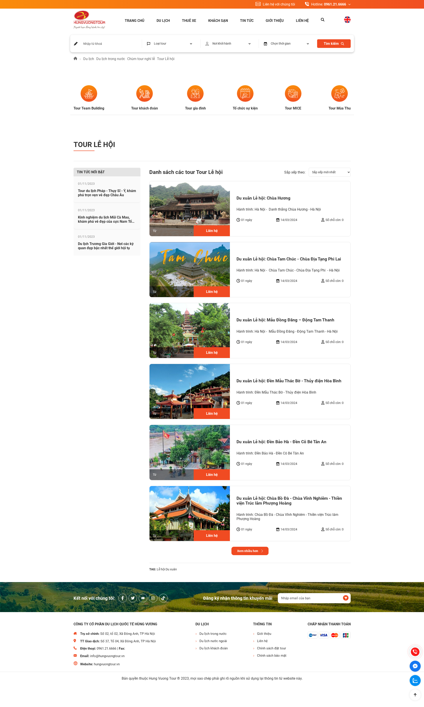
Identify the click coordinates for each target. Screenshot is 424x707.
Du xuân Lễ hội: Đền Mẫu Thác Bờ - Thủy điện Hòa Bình (289, 381)
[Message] (415, 666)
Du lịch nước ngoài (213, 641)
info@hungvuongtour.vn (107, 656)
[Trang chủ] (75, 59)
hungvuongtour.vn (107, 664)
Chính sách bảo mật (271, 656)
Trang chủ (134, 21)
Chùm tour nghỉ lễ (141, 59)
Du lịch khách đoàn (213, 648)
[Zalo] (415, 680)
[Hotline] (415, 651)
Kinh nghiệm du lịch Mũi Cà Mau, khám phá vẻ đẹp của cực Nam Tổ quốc (105, 221)
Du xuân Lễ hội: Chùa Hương (263, 198)
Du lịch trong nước (110, 59)
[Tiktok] (163, 598)
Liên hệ (302, 21)
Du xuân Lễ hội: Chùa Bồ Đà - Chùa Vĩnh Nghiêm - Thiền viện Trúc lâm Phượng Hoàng (289, 501)
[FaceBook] (122, 598)
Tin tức (247, 21)
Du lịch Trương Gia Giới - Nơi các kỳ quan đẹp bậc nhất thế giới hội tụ (106, 246)
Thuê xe (189, 21)
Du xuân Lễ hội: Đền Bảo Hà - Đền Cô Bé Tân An (281, 441)
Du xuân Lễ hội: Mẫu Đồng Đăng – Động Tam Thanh (285, 320)
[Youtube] (143, 598)
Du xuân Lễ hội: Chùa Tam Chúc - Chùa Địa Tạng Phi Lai (289, 259)
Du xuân (171, 569)
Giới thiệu (275, 21)
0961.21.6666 (335, 4)
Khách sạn (218, 21)
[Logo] (89, 20)
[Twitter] (133, 598)
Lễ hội (161, 569)
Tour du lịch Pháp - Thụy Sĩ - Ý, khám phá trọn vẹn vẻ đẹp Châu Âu (107, 193)
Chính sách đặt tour (271, 648)
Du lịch (163, 21)
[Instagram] (153, 598)
